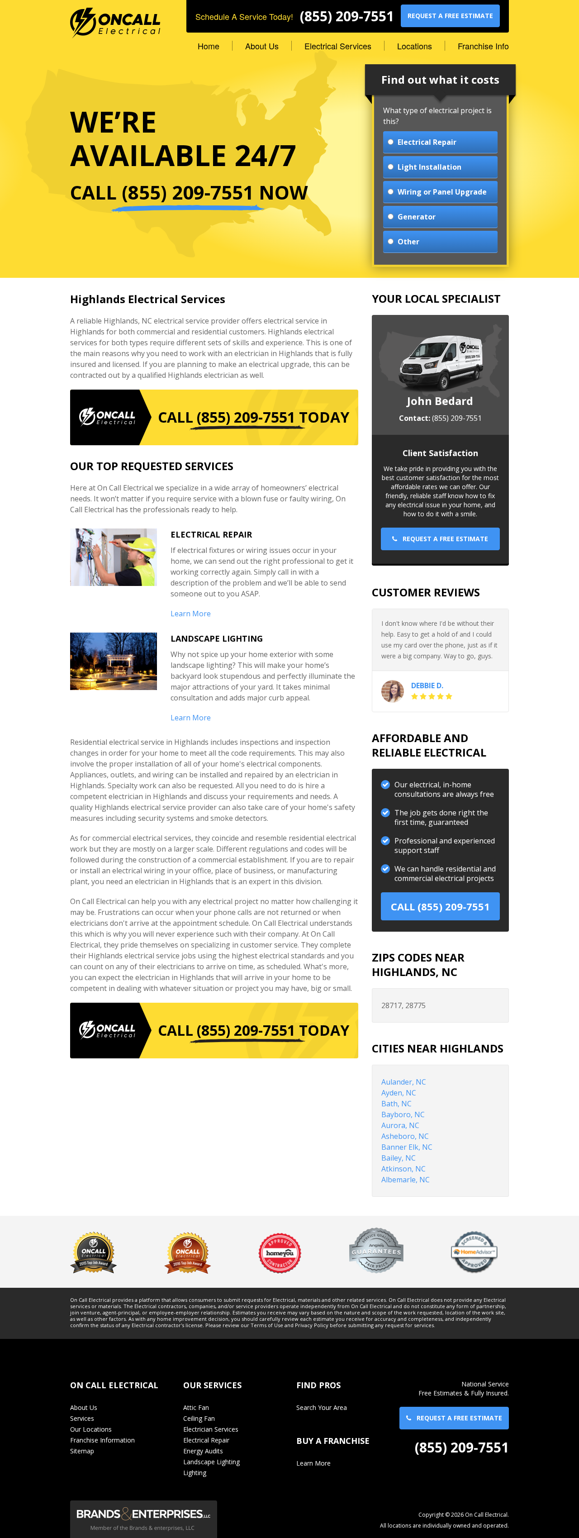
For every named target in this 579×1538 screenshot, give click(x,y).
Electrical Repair (206, 1440)
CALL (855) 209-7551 (440, 906)
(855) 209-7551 (347, 16)
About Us (262, 46)
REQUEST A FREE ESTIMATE (450, 15)
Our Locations (91, 1429)
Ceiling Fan (199, 1418)
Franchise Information (102, 1440)
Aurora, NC (400, 1125)
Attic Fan (196, 1407)
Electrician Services (210, 1429)
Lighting (194, 1472)
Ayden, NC (398, 1093)
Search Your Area (321, 1407)
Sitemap (82, 1451)
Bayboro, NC (403, 1114)
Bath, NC (396, 1104)
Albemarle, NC (405, 1180)
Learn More (191, 614)
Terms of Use (267, 1325)
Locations (414, 46)
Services (82, 1418)
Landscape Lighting (211, 1461)
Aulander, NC (403, 1082)
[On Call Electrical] (115, 19)
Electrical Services (337, 46)
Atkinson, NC (403, 1169)
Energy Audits (203, 1451)
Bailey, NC (398, 1158)
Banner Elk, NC (406, 1147)
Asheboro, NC (405, 1136)
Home (208, 46)
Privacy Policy (311, 1325)
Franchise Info (483, 46)
